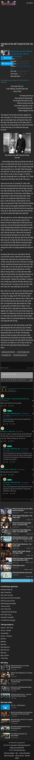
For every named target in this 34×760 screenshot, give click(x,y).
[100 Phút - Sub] (6, 561)
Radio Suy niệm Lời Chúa (8, 601)
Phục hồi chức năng (19, 750)
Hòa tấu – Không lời (6, 636)
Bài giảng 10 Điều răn (7, 589)
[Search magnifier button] (31, 580)
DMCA (17, 758)
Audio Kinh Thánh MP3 (7, 617)
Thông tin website (9, 753)
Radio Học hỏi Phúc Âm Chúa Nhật (10, 598)
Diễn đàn (27, 755)
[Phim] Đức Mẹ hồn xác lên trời (22, 572)
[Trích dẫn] (15, 380)
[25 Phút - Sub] (6, 575)
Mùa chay (3, 644)
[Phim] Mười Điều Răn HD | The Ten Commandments (20, 727)
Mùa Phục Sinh (5, 650)
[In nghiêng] (5, 380)
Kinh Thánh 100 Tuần (7, 595)
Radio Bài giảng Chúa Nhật (8, 603)
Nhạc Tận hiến (5, 655)
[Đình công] (9, 380)
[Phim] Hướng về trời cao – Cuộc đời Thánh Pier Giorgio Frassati (23, 538)
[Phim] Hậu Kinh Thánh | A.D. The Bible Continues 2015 (21, 720)
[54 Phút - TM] (6, 546)
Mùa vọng (3, 652)
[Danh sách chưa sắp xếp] (13, 380)
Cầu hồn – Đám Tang (7, 627)
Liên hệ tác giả (19, 755)
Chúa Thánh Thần (6, 609)
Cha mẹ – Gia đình (6, 630)
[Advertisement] (17, 24)
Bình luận (25, 80)
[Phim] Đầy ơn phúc (19, 565)
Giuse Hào (10, 80)
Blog (17, 753)
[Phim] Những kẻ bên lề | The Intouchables (19, 734)
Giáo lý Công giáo (9, 755)
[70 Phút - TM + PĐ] (6, 539)
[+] (24, 379)
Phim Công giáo (21, 66)
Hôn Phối (3, 639)
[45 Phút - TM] (6, 525)
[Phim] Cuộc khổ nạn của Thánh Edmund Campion (23, 509)
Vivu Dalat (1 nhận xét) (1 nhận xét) (20, 484)
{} (22, 379)
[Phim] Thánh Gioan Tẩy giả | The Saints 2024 (22, 552)
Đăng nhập (30, 368)
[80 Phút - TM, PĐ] (6, 511)
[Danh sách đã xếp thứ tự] (11, 380)
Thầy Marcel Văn (6, 355)
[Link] (20, 380)
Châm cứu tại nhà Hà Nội (17, 747)
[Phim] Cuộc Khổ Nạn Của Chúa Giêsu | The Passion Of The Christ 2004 (22, 713)
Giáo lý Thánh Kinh (6, 592)
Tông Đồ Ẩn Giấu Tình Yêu (20, 355)
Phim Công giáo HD (23, 745)
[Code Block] (18, 380)
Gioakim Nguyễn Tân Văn (8, 352)
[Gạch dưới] (7, 380)
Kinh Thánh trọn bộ (6, 614)
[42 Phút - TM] (6, 518)
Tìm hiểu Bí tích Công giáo (8, 620)
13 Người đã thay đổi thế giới (9, 612)
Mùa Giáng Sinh (5, 647)
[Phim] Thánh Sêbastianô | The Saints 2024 (21, 673)
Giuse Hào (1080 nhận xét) (11, 413)
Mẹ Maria (3, 641)
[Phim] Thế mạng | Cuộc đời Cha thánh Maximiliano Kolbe (23, 559)
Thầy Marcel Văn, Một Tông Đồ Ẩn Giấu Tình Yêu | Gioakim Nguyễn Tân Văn (21, 54)
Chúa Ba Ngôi (4, 633)
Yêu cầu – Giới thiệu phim (18, 705)
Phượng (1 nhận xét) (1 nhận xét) (19, 451)
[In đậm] (2, 380)
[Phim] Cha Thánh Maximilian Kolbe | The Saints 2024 (22, 531)
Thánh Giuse (4, 658)
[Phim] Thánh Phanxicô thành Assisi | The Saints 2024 (22, 523)
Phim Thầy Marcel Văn (23, 352)
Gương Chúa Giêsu (24, 753)
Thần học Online (5, 606)
